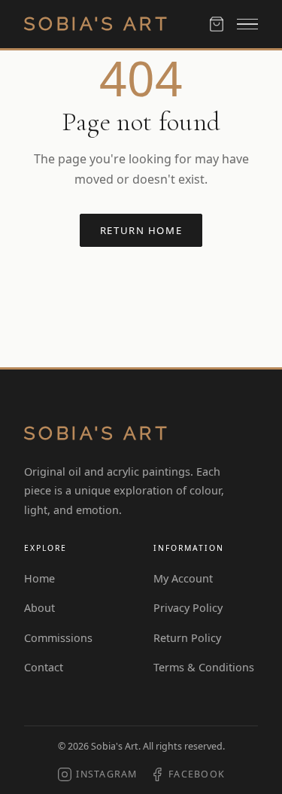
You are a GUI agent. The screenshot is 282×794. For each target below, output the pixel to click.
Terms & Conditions (203, 667)
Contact (43, 667)
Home (39, 578)
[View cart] (216, 24)
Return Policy (187, 638)
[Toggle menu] (247, 24)
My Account (183, 578)
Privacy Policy (188, 608)
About (39, 608)
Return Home (141, 230)
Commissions (58, 638)
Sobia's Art (97, 24)
